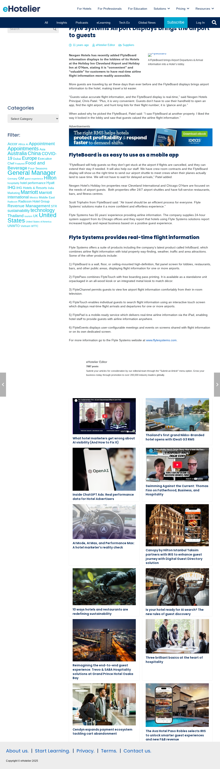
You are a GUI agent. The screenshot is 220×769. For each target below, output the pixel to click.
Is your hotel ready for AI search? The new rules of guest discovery (175, 612)
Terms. (109, 751)
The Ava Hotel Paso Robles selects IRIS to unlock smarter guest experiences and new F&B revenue (176, 735)
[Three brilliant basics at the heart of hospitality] (177, 636)
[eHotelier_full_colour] (21, 8)
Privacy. (85, 751)
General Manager (32, 172)
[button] (169, 9)
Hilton (50, 178)
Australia (17, 153)
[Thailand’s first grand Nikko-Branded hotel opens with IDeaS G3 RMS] (177, 414)
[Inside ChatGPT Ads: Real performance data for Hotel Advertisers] (104, 469)
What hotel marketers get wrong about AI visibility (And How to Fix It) (104, 440)
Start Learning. (52, 751)
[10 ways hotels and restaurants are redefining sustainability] (104, 587)
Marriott (29, 192)
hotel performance (33, 183)
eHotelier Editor (105, 45)
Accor (12, 144)
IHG (11, 187)
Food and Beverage (26, 165)
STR (54, 206)
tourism (28, 216)
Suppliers (128, 45)
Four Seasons (37, 168)
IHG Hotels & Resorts (31, 188)
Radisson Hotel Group (33, 201)
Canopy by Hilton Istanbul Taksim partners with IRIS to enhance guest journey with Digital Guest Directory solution (174, 556)
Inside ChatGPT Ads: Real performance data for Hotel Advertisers (103, 496)
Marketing (14, 193)
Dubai (17, 158)
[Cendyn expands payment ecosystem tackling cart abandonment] (104, 704)
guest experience (34, 178)
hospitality (13, 183)
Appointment (42, 143)
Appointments (23, 148)
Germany (12, 178)
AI (27, 144)
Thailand (16, 215)
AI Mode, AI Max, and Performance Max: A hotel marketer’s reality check (103, 545)
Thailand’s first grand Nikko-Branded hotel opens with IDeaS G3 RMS (175, 437)
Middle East (47, 197)
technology (43, 210)
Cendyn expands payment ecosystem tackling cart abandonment (102, 731)
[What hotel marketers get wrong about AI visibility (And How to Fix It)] (104, 416)
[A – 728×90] (140, 145)
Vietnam (25, 226)
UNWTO (14, 226)
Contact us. (137, 751)
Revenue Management (29, 206)
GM (21, 178)
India (51, 188)
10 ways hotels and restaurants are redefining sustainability (100, 611)
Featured (19, 163)
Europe (29, 158)
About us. (17, 751)
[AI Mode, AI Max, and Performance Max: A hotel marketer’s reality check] (104, 521)
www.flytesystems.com (161, 340)
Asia (42, 149)
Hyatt (50, 183)
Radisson (12, 201)
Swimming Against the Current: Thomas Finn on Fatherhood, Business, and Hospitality (177, 490)
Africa (21, 144)
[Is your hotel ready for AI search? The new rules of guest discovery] (177, 587)
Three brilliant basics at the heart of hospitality (174, 659)
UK (35, 216)
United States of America (38, 221)
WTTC (34, 226)
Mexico (34, 197)
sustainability (19, 211)
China (34, 153)
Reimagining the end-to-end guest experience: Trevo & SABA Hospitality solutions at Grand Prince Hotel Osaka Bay (103, 671)
